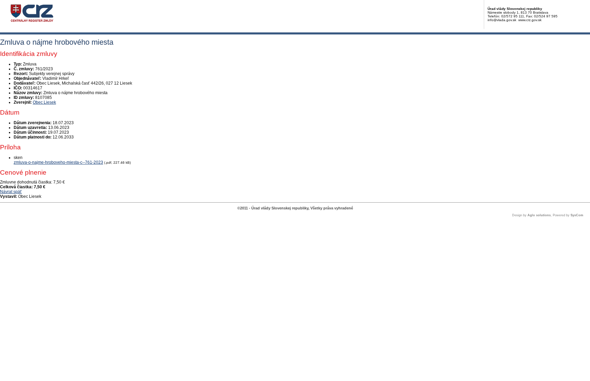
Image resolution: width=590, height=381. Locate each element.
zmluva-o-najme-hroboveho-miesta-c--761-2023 (58, 162)
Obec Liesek (44, 102)
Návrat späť (11, 191)
